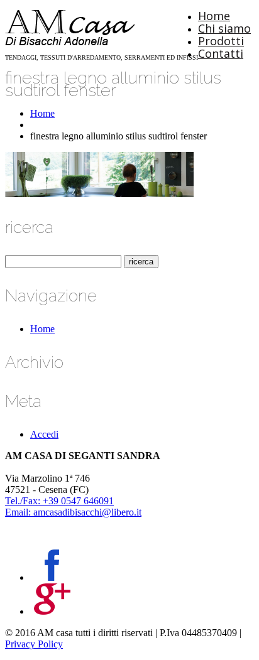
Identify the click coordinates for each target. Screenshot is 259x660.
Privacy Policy (34, 644)
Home (214, 15)
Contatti (220, 53)
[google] (52, 611)
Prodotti (221, 40)
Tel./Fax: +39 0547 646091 (59, 500)
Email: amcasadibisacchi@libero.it (73, 512)
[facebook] (52, 577)
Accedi (44, 434)
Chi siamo (224, 28)
